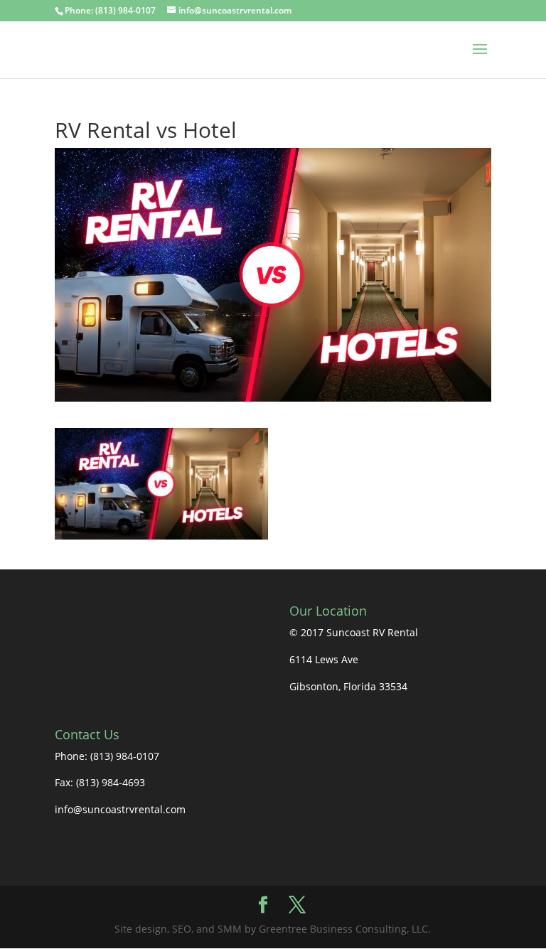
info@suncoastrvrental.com (120, 809)
